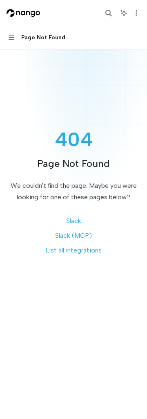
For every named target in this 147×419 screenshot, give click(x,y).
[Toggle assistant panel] (123, 13)
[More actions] (136, 13)
